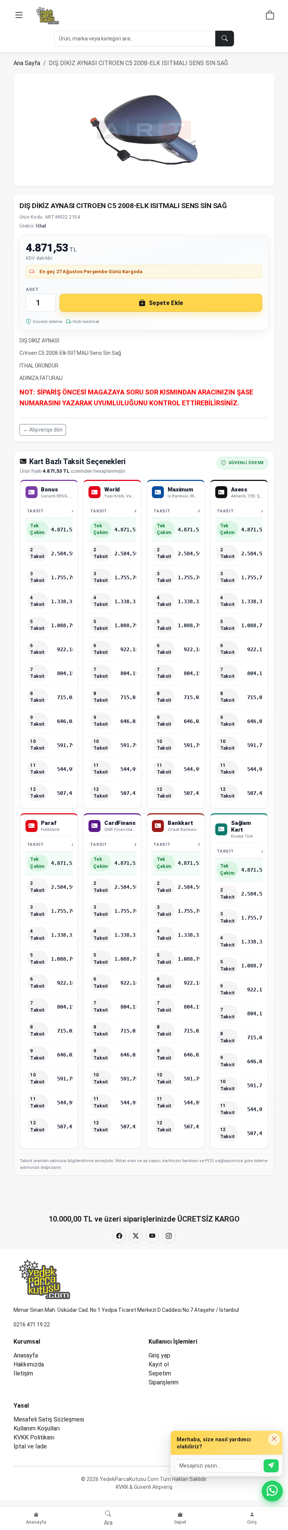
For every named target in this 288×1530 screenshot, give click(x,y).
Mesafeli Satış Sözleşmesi (49, 1419)
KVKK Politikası (34, 1437)
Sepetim (159, 1373)
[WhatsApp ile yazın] (272, 1491)
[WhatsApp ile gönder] (271, 1465)
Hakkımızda (29, 1364)
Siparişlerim (163, 1382)
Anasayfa (26, 1355)
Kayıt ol (158, 1364)
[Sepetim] (270, 16)
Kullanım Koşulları (37, 1428)
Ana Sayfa (27, 63)
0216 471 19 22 (32, 1325)
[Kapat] (274, 1439)
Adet (32, 289)
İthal (41, 226)
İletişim (23, 1373)
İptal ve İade (30, 1446)
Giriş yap (159, 1355)
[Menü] (19, 15)
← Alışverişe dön (43, 430)
